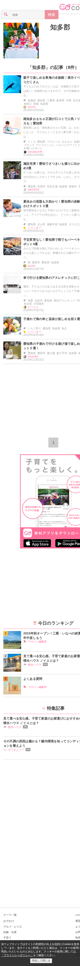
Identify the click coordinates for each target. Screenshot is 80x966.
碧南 (36, 103)
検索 (51, 14)
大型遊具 (38, 303)
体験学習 (52, 224)
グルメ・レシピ (12, 926)
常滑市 (41, 186)
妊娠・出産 (10, 932)
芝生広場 (52, 186)
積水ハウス (34, 664)
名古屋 (28, 303)
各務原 (32, 100)
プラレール (53, 141)
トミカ (32, 141)
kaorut (32, 107)
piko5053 (33, 189)
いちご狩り (34, 328)
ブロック (29, 145)
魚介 (64, 328)
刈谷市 (39, 300)
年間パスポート (33, 148)
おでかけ (8, 921)
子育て (7, 937)
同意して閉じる (41, 960)
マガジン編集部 (37, 641)
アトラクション (45, 145)
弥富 (30, 300)
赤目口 (28, 103)
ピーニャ (33, 307)
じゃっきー (34, 227)
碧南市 (73, 186)
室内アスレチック (64, 300)
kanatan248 (35, 151)
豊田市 (36, 262)
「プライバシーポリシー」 (17, 955)
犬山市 (41, 224)
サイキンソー (16, 749)
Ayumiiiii (33, 356)
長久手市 (61, 353)
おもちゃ (67, 141)
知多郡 (44, 103)
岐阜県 (60, 100)
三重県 (51, 100)
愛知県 (41, 100)
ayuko (31, 265)
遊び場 (51, 353)
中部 (68, 100)
